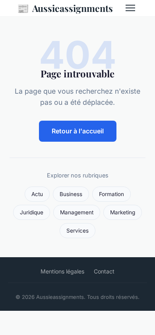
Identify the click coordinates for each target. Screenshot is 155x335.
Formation (111, 194)
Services (77, 230)
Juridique (31, 212)
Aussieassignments (65, 8)
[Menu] (130, 8)
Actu (37, 194)
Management (76, 212)
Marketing (122, 212)
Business (71, 194)
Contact (104, 271)
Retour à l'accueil (78, 131)
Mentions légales (62, 271)
